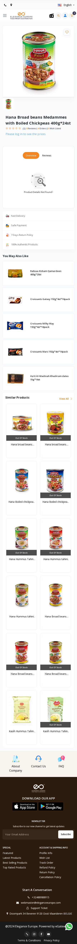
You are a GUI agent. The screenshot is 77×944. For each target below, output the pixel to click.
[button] (24, 806)
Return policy (47, 872)
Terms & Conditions (29, 940)
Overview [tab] (31, 155)
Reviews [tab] (46, 155)
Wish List (44, 857)
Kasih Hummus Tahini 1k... (21, 731)
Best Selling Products (15, 862)
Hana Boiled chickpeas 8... (55, 502)
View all (64, 398)
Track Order (46, 862)
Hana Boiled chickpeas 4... (21, 502)
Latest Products (12, 857)
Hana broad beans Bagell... (21, 444)
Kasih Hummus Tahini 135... (55, 731)
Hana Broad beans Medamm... (55, 616)
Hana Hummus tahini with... (55, 559)
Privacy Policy (51, 940)
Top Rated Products (14, 867)
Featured (8, 853)
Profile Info (45, 853)
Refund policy (47, 867)
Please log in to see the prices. (26, 134)
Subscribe (66, 834)
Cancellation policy (50, 877)
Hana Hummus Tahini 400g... (21, 559)
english (67, 5)
